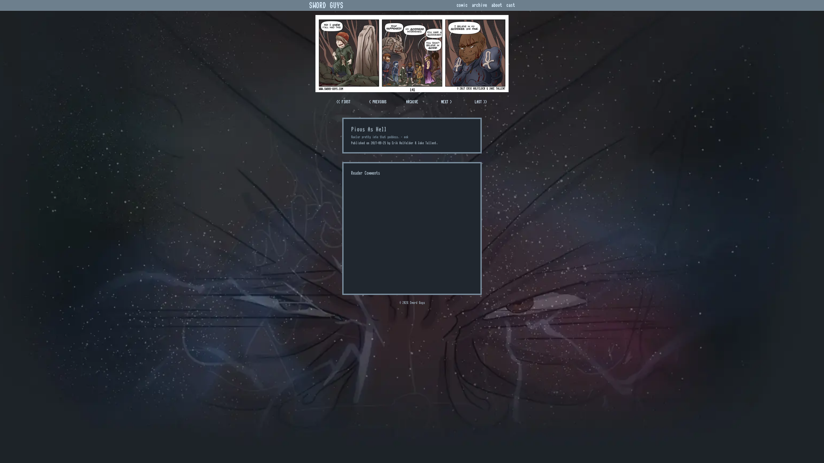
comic (462, 5)
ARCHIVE (412, 102)
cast (510, 5)
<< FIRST (343, 102)
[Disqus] (412, 232)
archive (479, 5)
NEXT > (446, 102)
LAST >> (481, 102)
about (496, 5)
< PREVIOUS (377, 102)
